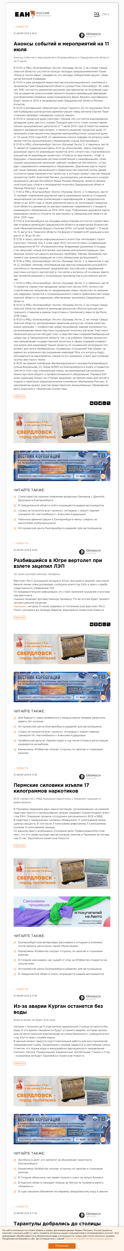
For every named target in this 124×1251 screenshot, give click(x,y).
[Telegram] (100, 403)
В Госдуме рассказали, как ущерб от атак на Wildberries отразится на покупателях (62, 962)
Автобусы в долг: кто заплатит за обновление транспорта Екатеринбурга (55, 1162)
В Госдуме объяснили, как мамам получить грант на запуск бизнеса (60, 1178)
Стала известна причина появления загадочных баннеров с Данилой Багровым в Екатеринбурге (61, 499)
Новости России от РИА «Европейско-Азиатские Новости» (25, 14)
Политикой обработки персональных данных (89, 1239)
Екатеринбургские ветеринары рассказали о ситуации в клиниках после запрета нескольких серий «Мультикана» (60, 944)
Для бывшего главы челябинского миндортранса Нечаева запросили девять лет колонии (61, 720)
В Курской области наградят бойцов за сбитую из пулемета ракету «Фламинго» (60, 1185)
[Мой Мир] (104, 403)
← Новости (21, 27)
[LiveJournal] (108, 403)
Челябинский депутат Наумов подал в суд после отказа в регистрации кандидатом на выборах (63, 742)
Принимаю (62, 1246)
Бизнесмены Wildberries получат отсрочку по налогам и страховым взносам (60, 751)
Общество (20, 396)
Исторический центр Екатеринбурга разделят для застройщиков (59, 528)
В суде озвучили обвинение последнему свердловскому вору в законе (63, 1192)
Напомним (20, 606)
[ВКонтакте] (91, 403)
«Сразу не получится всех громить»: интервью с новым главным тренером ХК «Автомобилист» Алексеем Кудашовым (58, 513)
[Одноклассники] (96, 403)
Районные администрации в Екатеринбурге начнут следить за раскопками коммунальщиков (57, 521)
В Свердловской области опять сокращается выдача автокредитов (61, 505)
